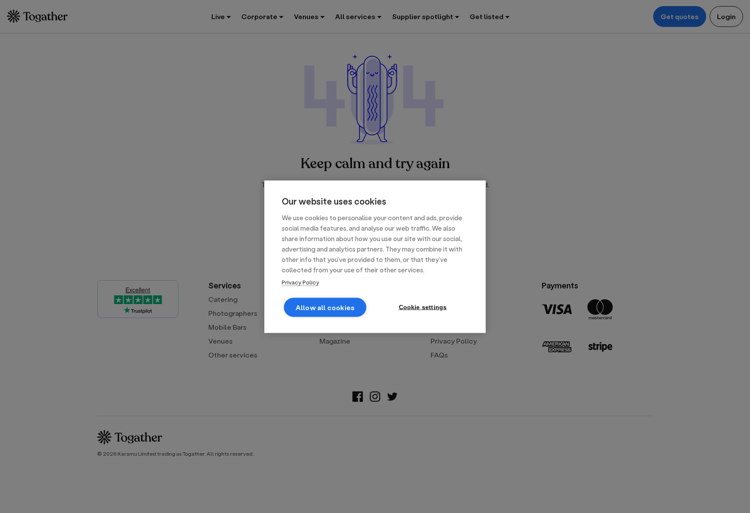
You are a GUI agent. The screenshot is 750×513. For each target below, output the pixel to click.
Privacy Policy (300, 281)
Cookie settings (423, 307)
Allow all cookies (325, 306)
